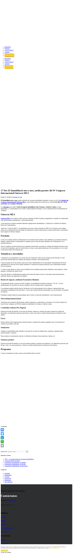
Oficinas (3, 520)
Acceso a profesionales (7, 528)
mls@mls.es (12, 500)
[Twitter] (35, 433)
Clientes (3, 540)
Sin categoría (8, 482)
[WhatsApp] (35, 441)
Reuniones (8, 480)
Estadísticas (8, 475)
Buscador (3, 517)
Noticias (3, 524)
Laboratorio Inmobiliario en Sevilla (15, 464)
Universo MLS (5, 218)
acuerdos (7, 473)
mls (21, 197)
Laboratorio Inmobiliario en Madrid (15, 462)
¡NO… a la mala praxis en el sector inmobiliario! (19, 459)
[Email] (35, 445)
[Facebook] (35, 429)
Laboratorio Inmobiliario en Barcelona (16, 466)
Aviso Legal (4, 531)
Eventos (15, 197)
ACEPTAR (4, 551)
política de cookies (54, 548)
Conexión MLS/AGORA (12, 461)
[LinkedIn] (35, 437)
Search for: (4, 451)
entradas (6, 207)
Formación (8, 478)
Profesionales (4, 543)
